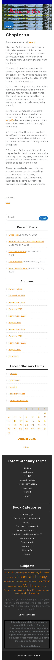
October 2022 (15, 336)
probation (15, 380)
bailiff (27, 496)
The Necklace (15, 261)
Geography (25, 538)
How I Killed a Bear (18, 268)
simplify (10, 120)
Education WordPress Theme (27, 655)
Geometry (26, 542)
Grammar (25, 546)
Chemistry (25, 514)
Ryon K (32, 42)
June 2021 (13, 356)
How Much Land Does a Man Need (26, 241)
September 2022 (17, 343)
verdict (13, 387)
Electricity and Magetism (26, 518)
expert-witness (17, 394)
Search (43, 218)
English (25, 522)
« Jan (26, 447)
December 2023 (17, 295)
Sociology (42, 586)
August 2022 (15, 349)
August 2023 (15, 322)
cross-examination (19, 400)
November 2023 (17, 302)
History (25, 550)
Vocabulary (41, 590)
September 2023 (17, 316)
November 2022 (17, 329)
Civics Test (13, 235)
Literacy (19, 586)
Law (26, 554)
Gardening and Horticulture (25, 534)
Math (28, 585)
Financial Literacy (25, 530)
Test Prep (32, 590)
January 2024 (15, 289)
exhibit (27, 492)
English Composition (26, 526)
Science (36, 586)
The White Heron (17, 251)
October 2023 (15, 309)
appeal (13, 373)
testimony (28, 488)
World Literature (29, 593)
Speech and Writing (15, 590)
